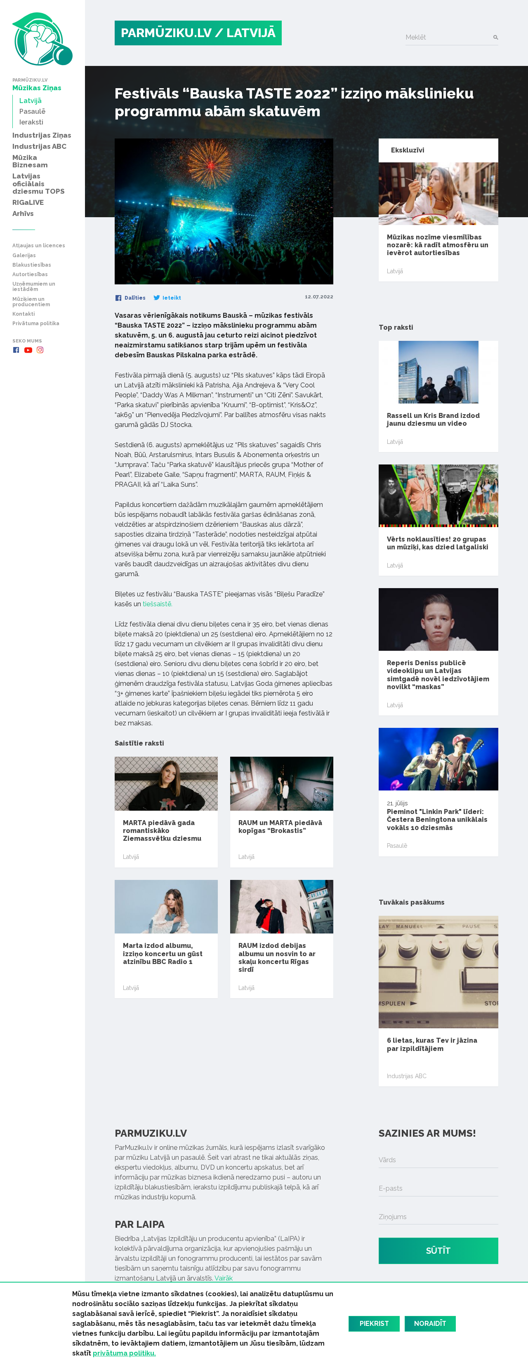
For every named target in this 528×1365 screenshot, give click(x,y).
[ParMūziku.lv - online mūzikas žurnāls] (42, 39)
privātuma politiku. (124, 1353)
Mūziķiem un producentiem (31, 302)
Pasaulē (397, 845)
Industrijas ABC (407, 1076)
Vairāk (223, 1278)
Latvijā (131, 857)
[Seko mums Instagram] (40, 350)
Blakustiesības (31, 265)
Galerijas (24, 255)
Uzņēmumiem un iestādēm (33, 286)
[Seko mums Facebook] (16, 350)
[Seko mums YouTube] (28, 350)
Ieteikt (171, 298)
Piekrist (374, 1323)
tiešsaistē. (157, 604)
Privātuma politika (35, 323)
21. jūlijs (438, 828)
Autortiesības (30, 274)
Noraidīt (430, 1323)
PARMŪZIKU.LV (166, 33)
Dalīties (134, 298)
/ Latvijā (245, 33)
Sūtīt (438, 1251)
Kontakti (23, 314)
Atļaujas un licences (38, 246)
